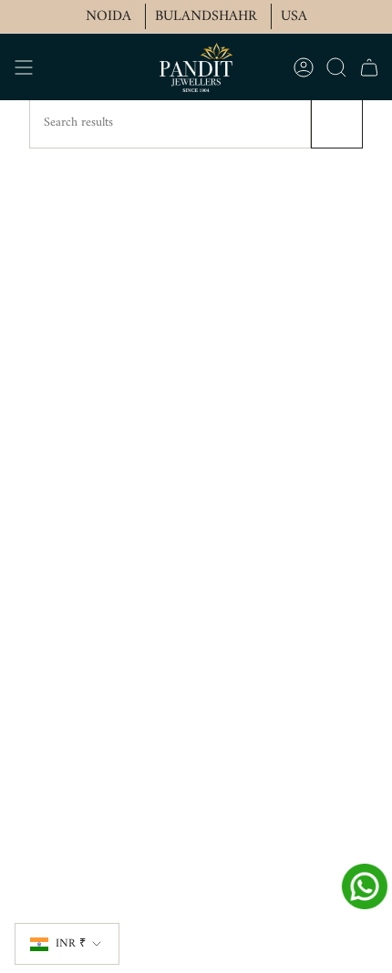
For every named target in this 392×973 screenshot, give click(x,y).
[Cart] (369, 67)
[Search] (337, 123)
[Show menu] (23, 67)
